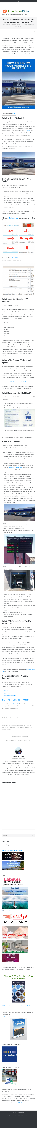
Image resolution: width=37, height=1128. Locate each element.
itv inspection (9, 725)
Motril (9, 718)
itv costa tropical (27, 723)
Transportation (15, 718)
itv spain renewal (9, 727)
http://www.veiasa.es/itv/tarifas (18, 382)
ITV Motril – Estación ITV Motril (16, 700)
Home (4, 24)
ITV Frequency (14, 218)
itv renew (20, 725)
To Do (22, 1116)
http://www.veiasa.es (9, 691)
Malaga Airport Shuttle (11, 1044)
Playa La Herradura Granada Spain (19, 736)
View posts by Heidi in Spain (18, 758)
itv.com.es (7, 693)
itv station (16, 727)
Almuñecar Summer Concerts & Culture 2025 (18, 740)
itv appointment (18, 723)
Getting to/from (10, 1116)
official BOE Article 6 (16, 258)
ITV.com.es (27, 130)
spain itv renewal (6, 729)
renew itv (22, 727)
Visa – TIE (17, 1116)
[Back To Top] (33, 1124)
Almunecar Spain (8, 723)
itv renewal (26, 725)
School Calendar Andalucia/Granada (12, 850)
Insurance (31, 1116)
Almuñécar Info (20, 1112)
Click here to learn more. (8, 1016)
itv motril (15, 725)
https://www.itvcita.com (15, 467)
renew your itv (28, 727)
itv (13, 723)
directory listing (14, 703)
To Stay (26, 1116)
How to (5, 718)
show (13, 113)
